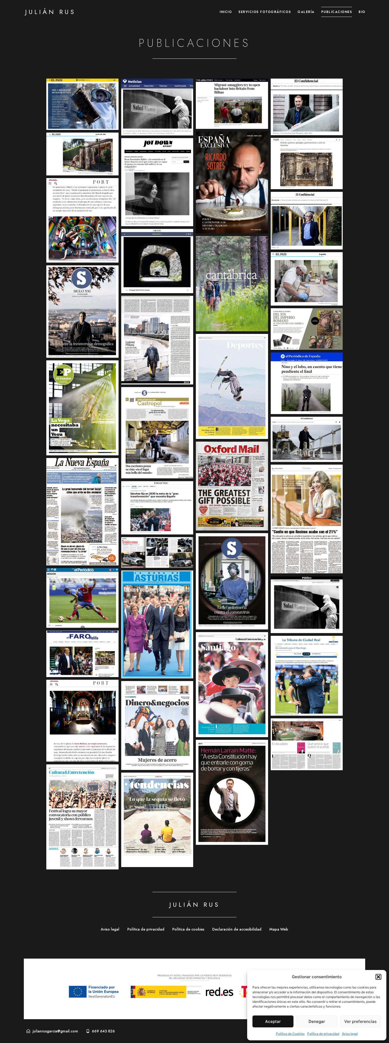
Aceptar (273, 1021)
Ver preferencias (360, 1021)
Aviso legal (350, 1034)
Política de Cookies (290, 1034)
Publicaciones (336, 12)
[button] (378, 976)
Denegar (317, 1021)
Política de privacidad (323, 1034)
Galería (306, 12)
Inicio (226, 12)
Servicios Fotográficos (264, 12)
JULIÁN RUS (50, 11)
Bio (362, 12)
